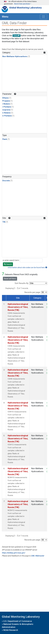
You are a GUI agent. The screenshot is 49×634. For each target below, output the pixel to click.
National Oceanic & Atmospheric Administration (17, 625)
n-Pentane (7, 116)
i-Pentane (6, 107)
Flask (4, 139)
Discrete (6, 181)
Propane (6, 101)
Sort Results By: (22, 283)
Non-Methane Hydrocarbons (14, 56)
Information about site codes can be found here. (26, 267)
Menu (5, 16)
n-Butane (6, 113)
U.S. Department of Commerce (17, 621)
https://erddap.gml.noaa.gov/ (13, 553)
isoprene (6, 110)
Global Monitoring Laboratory (25, 7)
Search (9, 264)
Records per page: (32, 292)
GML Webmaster (37, 556)
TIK (3, 222)
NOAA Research (10, 630)
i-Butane (6, 104)
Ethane (5, 98)
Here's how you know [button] (22, 4)
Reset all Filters (10, 279)
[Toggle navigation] (43, 16)
